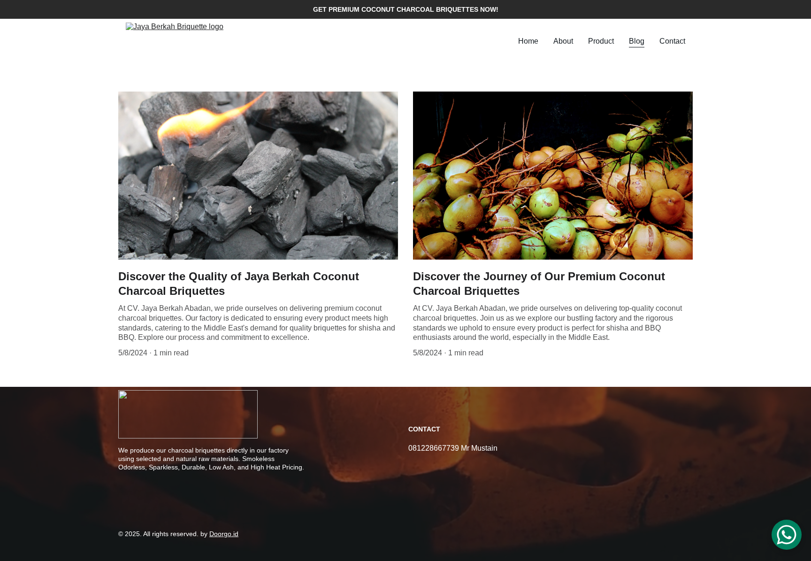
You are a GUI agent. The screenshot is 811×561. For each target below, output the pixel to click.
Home (528, 41)
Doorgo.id (223, 534)
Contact (672, 41)
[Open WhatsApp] (787, 535)
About (563, 41)
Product (601, 41)
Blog (636, 41)
